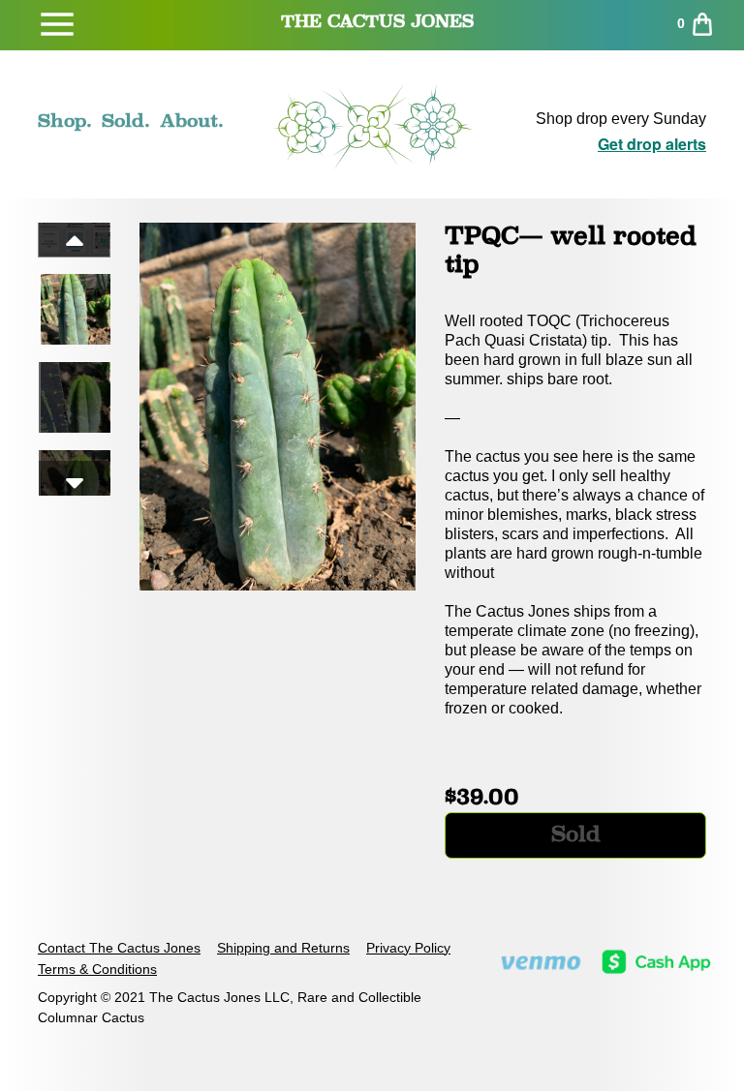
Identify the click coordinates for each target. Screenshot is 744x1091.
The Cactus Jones (377, 21)
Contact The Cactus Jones (119, 947)
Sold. (126, 120)
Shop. (65, 120)
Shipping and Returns (283, 947)
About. (192, 120)
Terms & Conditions (97, 969)
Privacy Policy (408, 947)
